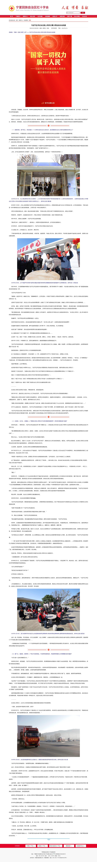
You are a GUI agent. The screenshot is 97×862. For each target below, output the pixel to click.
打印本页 (54, 28)
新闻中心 (25, 16)
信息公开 (54, 16)
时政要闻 (26, 20)
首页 (17, 20)
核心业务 (32, 16)
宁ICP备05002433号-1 (62, 857)
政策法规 (62, 16)
